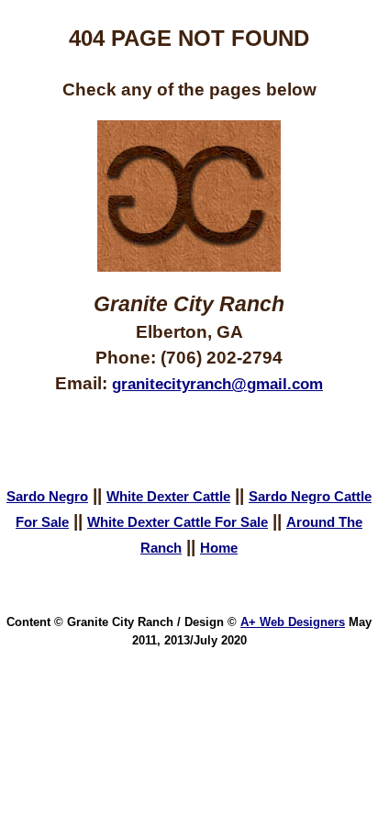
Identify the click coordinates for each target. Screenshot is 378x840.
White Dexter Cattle (168, 496)
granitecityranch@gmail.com (217, 384)
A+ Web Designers (292, 622)
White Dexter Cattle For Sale (177, 522)
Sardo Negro (47, 496)
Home (219, 548)
